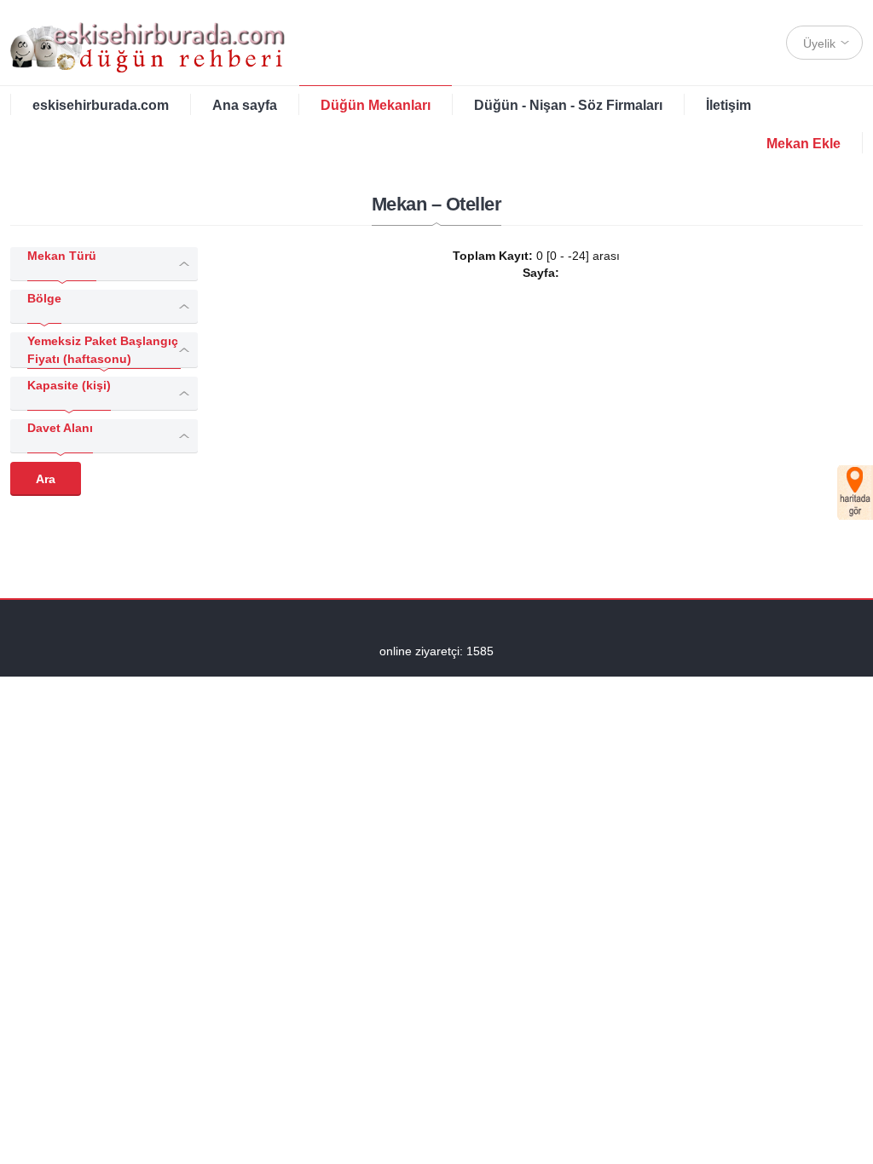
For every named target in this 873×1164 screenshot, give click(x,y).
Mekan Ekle (803, 143)
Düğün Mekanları (376, 105)
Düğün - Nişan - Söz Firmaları (568, 105)
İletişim (728, 105)
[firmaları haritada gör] (855, 492)
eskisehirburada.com (100, 105)
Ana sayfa (244, 105)
